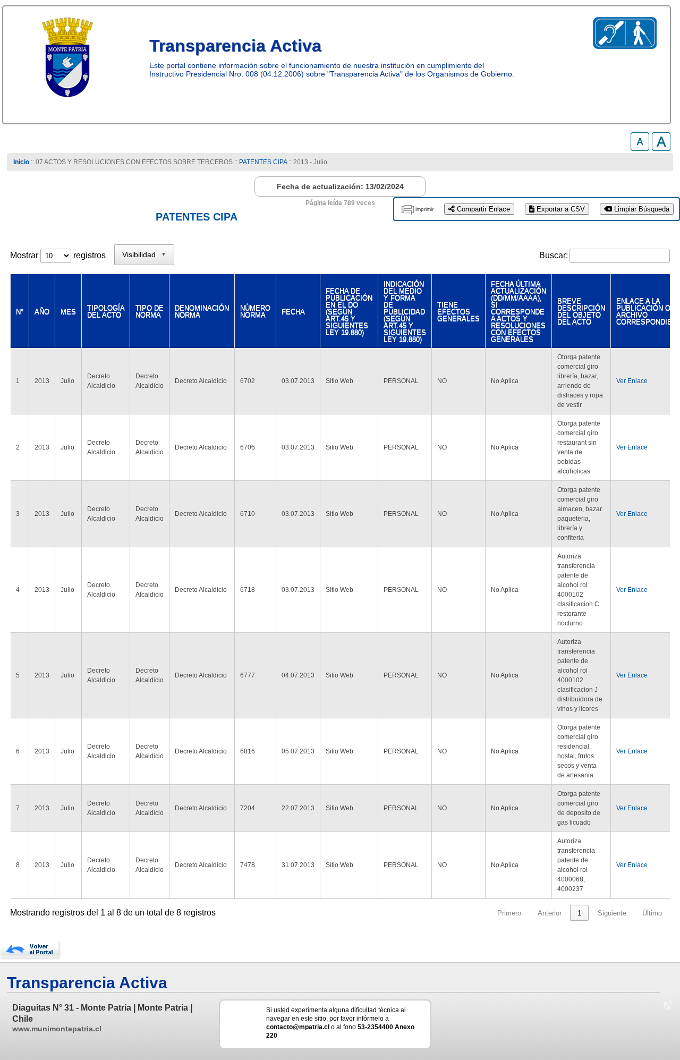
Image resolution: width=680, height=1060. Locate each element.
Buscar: (553, 255)
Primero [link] (509, 913)
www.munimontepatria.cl (56, 1028)
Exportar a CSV (559, 209)
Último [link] (652, 913)
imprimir (424, 209)
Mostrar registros (58, 255)
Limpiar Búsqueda (640, 209)
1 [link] (579, 913)
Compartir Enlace (482, 209)
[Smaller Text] (640, 147)
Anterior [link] (550, 913)
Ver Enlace (632, 381)
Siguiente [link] (612, 913)
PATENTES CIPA (263, 162)
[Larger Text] (661, 147)
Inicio (21, 162)
